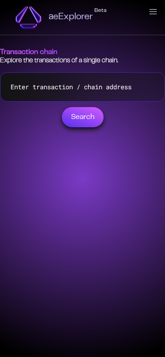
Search (82, 117)
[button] (153, 12)
